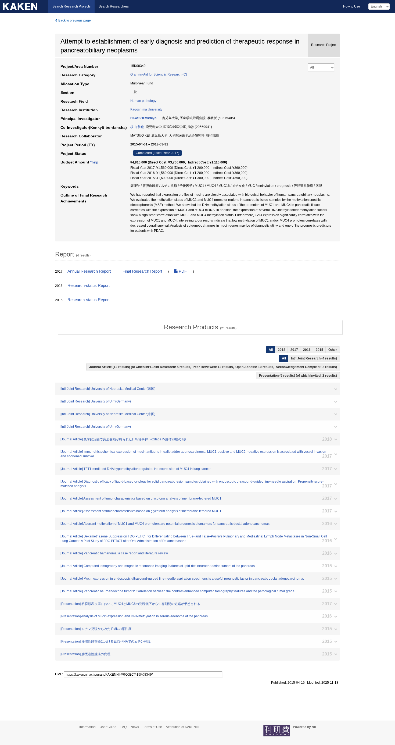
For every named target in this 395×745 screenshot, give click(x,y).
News (135, 727)
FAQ (123, 727)
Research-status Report (88, 285)
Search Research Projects (71, 6)
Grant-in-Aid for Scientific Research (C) (158, 74)
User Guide (108, 727)
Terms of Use (152, 727)
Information (87, 727)
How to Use (351, 6)
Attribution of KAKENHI (182, 727)
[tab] (200, 327)
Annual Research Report (89, 271)
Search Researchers (114, 6)
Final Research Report (142, 271)
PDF (182, 271)
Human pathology (143, 101)
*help (94, 162)
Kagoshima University (146, 109)
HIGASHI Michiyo (143, 118)
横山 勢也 (137, 127)
